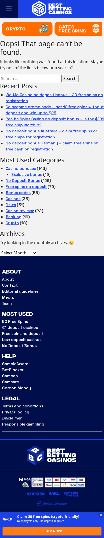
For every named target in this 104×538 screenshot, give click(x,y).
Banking (13, 216)
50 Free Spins (15, 321)
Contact (10, 285)
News (11, 204)
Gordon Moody (16, 388)
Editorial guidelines (20, 291)
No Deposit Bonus (23, 180)
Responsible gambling (23, 424)
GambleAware (15, 363)
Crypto (12, 222)
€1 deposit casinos (20, 327)
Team (7, 303)
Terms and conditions (22, 406)
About (8, 279)
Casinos (13, 198)
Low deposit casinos (21, 339)
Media (8, 297)
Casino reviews (20, 210)
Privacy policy (15, 412)
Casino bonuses (21, 168)
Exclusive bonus (26, 174)
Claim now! (52, 531)
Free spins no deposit (26, 186)
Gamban (10, 375)
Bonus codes (18, 192)
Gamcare (10, 382)
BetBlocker (12, 369)
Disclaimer (12, 418)
